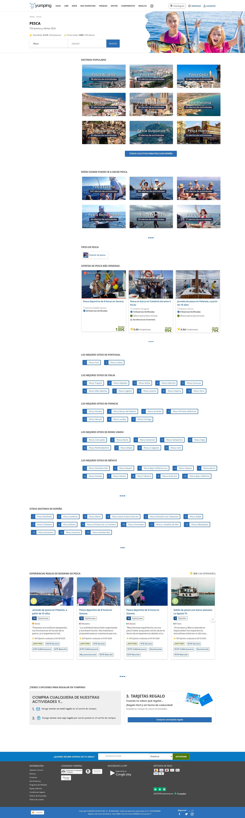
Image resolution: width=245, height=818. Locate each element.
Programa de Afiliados (38, 785)
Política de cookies (36, 799)
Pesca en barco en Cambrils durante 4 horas (150, 303)
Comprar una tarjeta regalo (169, 720)
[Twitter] (186, 814)
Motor (114, 6)
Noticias (32, 774)
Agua (58, 6)
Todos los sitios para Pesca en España (150, 154)
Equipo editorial (35, 788)
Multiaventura (87, 6)
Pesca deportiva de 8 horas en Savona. (103, 301)
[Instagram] (192, 814)
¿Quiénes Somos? (36, 770)
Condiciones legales (37, 792)
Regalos (142, 6)
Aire (66, 6)
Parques (103, 6)
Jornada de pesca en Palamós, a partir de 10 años (197, 303)
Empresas (196, 6)
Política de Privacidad (37, 796)
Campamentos (127, 6)
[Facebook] (179, 814)
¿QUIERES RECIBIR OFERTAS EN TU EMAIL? (74, 756)
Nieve (74, 6)
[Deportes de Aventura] (40, 6)
